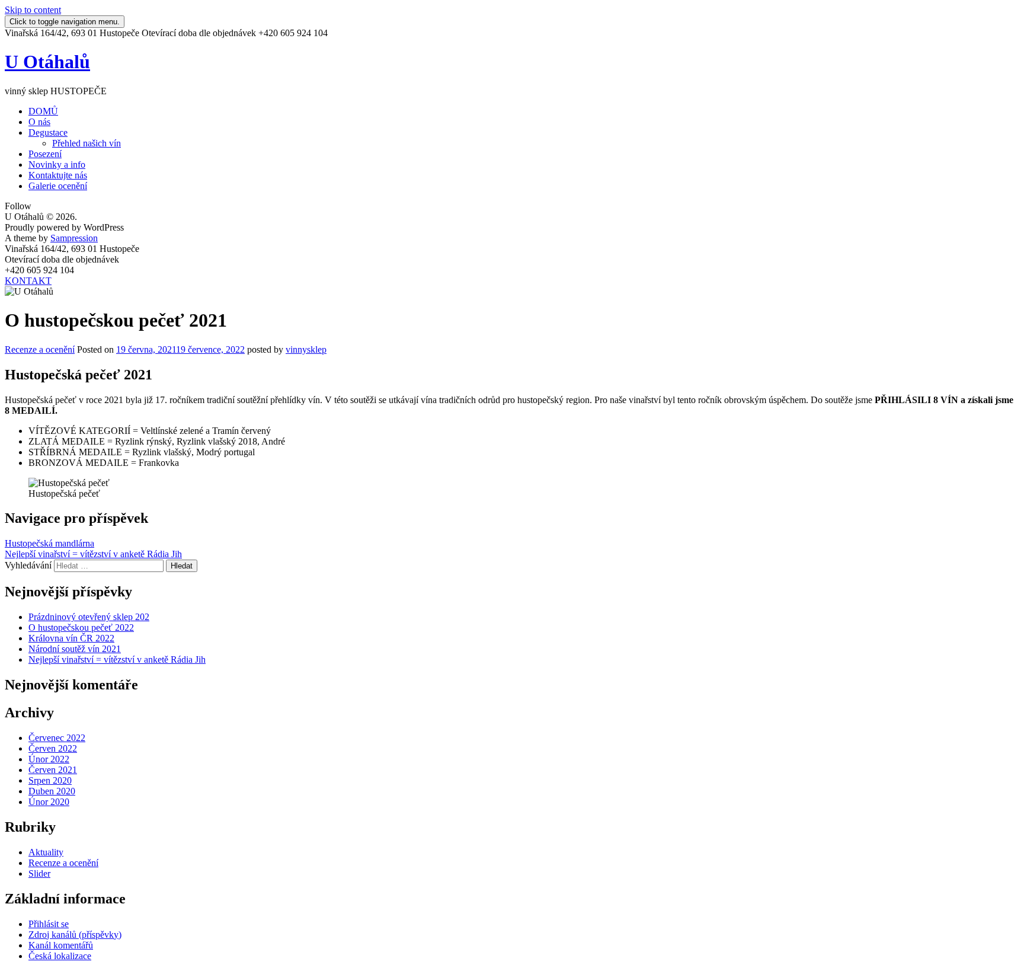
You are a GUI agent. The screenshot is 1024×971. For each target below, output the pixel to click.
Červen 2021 (52, 770)
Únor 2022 (48, 759)
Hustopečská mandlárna (49, 543)
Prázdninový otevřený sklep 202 (88, 617)
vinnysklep (306, 349)
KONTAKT (28, 281)
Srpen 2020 (50, 780)
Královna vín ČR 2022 (71, 638)
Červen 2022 (52, 748)
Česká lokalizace (59, 956)
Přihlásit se (48, 924)
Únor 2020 (48, 802)
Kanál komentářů (60, 945)
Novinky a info (56, 164)
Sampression (74, 238)
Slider (39, 873)
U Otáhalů (47, 61)
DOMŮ (43, 111)
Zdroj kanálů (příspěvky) (74, 935)
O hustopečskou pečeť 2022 (81, 627)
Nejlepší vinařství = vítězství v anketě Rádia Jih (93, 554)
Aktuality (45, 852)
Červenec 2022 (56, 738)
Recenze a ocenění (40, 349)
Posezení (45, 154)
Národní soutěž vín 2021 (74, 649)
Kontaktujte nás (57, 175)
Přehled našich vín (86, 143)
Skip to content (33, 10)
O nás (39, 122)
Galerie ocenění (57, 186)
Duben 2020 (51, 791)
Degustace (48, 132)
